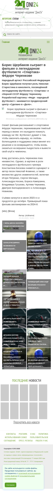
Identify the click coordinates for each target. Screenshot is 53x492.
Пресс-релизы (26, 440)
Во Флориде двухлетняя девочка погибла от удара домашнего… (38, 363)
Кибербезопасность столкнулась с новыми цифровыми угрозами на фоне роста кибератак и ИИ (26, 23)
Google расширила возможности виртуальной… (11, 246)
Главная (6, 42)
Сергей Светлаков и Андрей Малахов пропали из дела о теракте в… (14, 302)
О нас (32, 434)
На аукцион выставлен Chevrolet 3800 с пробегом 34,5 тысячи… (37, 341)
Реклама (23, 434)
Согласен (11, 485)
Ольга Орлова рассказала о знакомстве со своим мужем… (39, 265)
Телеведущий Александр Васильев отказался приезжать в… (38, 285)
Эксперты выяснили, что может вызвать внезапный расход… (13, 322)
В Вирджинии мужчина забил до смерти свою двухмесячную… (37, 243)
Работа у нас (42, 440)
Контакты (11, 434)
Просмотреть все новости (27, 422)
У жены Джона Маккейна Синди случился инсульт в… (13, 226)
